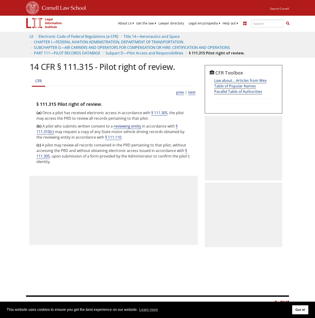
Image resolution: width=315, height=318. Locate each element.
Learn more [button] (148, 310)
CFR (38, 80)
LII (31, 36)
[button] (287, 23)
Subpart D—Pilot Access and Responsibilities (144, 53)
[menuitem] (125, 23)
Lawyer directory (171, 23)
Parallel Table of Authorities (238, 91)
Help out (229, 23)
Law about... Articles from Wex (240, 80)
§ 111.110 (113, 137)
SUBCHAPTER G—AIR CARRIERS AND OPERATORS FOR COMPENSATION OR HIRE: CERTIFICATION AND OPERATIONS (132, 47)
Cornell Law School (62, 7)
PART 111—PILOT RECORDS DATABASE (67, 53)
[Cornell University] (32, 7)
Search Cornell (279, 9)
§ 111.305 (159, 112)
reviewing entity (127, 126)
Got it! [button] (300, 310)
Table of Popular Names (235, 86)
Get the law (145, 23)
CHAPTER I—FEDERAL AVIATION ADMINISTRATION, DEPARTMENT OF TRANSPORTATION (108, 42)
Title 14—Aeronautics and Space (152, 36)
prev (180, 92)
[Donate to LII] (245, 23)
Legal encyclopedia (203, 23)
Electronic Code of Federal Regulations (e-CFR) (78, 36)
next (192, 92)
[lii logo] (44, 23)
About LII (125, 23)
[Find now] (287, 23)
